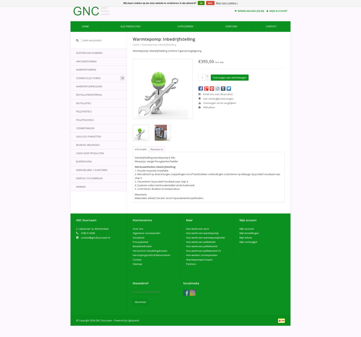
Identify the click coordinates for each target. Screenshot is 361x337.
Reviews (157, 149)
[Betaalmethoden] (281, 320)
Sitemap (137, 264)
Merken (81, 186)
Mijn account (278, 11)
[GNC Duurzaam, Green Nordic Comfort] (117, 11)
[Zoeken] (77, 40)
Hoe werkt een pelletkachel (201, 246)
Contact (271, 26)
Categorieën (185, 26)
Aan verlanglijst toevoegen (218, 98)
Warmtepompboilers (89, 86)
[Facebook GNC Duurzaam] (186, 293)
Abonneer (140, 302)
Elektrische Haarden (89, 53)
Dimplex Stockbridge (89, 178)
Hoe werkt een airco (197, 228)
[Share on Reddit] (217, 88)
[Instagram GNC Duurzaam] (193, 293)
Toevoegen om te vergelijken (219, 103)
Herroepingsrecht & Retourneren (151, 255)
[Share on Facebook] (200, 88)
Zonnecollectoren (88, 78)
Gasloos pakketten (88, 136)
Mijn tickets (246, 237)
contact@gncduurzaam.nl (95, 237)
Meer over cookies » (227, 3)
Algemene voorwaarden (146, 233)
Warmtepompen (86, 69)
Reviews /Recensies (88, 145)
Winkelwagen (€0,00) (251, 11)
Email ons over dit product (217, 94)
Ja (201, 3)
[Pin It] (212, 88)
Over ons (231, 26)
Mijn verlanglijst (248, 242)
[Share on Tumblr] (223, 88)
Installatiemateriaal (89, 94)
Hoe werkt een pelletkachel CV (203, 250)
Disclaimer (139, 237)
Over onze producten (90, 153)
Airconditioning (86, 61)
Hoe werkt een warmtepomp (202, 233)
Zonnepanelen (85, 128)
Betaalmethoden (142, 246)
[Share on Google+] (206, 88)
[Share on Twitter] (229, 88)
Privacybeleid (140, 242)
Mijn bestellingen (249, 233)
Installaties (83, 103)
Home (85, 26)
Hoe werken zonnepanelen (202, 255)
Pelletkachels (85, 120)
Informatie (141, 149)
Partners (191, 264)
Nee (210, 3)
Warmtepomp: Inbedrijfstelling (159, 44)
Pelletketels (84, 111)
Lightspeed (133, 320)
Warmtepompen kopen (199, 259)
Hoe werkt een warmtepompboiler (205, 237)
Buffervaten (84, 161)
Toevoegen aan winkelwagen (229, 77)
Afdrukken (208, 107)
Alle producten (130, 26)
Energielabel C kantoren (91, 170)
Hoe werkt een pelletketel (200, 242)
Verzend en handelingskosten (150, 250)
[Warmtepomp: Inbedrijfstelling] (163, 89)
